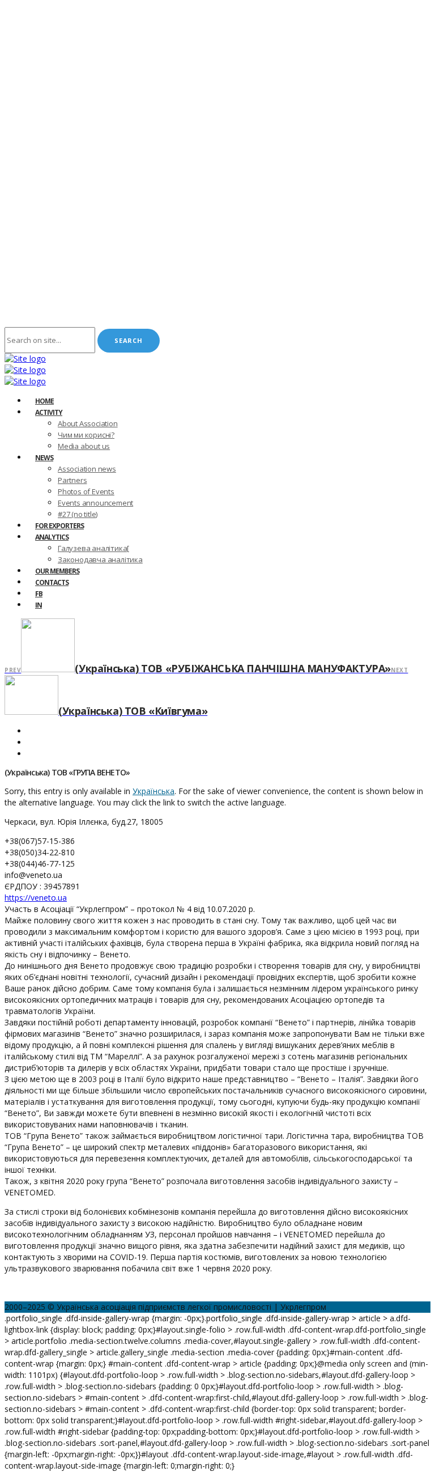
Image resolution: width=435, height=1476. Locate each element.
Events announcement (95, 503)
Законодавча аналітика (100, 559)
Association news (87, 469)
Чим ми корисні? (86, 435)
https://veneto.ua (36, 897)
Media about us (84, 446)
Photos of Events (86, 491)
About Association (88, 423)
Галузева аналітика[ (93, 548)
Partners (72, 480)
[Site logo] (25, 358)
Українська (153, 791)
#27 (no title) (77, 514)
